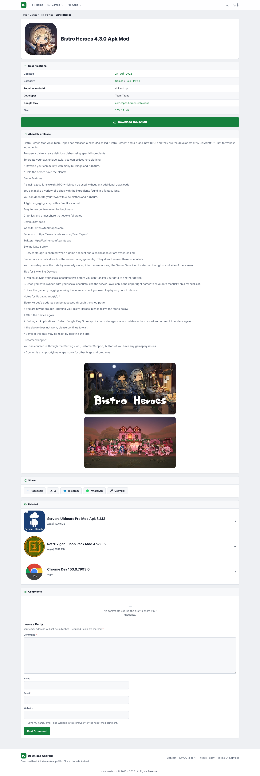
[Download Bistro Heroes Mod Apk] (130, 442)
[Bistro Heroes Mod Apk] (130, 388)
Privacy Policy (207, 757)
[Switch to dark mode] (235, 5)
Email (28, 693)
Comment (30, 634)
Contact (171, 757)
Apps (75, 4)
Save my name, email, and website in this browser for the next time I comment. (73, 722)
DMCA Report (187, 757)
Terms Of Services (228, 757)
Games (56, 4)
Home (39, 4)
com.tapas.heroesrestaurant (132, 102)
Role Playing (46, 14)
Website (28, 708)
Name (28, 678)
